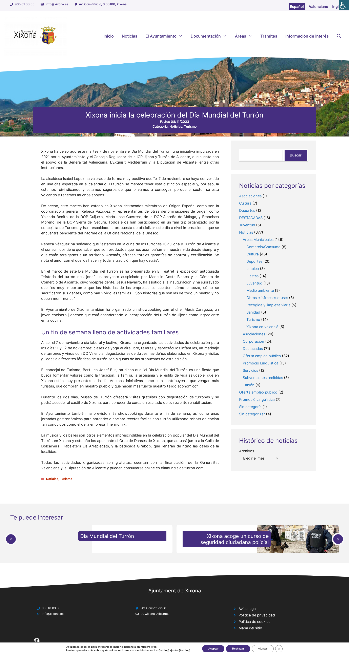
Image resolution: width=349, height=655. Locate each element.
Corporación (253, 341)
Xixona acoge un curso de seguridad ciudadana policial (234, 539)
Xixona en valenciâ (262, 327)
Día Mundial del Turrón (107, 536)
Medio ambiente (260, 290)
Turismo (190, 126)
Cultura (245, 203)
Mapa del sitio (250, 628)
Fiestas (252, 276)
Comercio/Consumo (263, 247)
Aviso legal (247, 609)
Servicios (250, 370)
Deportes (247, 210)
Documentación (206, 36)
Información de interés (307, 36)
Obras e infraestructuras (267, 298)
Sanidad (253, 312)
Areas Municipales (258, 239)
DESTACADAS (251, 218)
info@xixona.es (57, 4)
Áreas (240, 36)
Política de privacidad (257, 615)
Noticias (129, 36)
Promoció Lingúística (260, 363)
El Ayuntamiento (161, 36)
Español (297, 6)
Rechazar (238, 649)
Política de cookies (254, 621)
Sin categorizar (252, 414)
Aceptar (213, 649)
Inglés (337, 6)
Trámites (268, 36)
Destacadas (253, 348)
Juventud (247, 225)
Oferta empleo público (262, 356)
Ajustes (263, 649)
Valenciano (318, 6)
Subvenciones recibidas (263, 378)
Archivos (246, 451)
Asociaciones (250, 196)
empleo (252, 269)
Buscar (296, 155)
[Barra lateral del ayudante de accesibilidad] (344, 5)
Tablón (248, 385)
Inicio (109, 36)
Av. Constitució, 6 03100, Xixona (103, 4)
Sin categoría (250, 407)
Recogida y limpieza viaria (268, 305)
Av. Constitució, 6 (153, 608)
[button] (339, 36)
